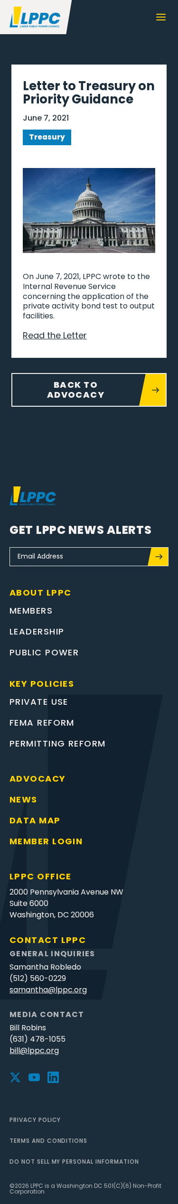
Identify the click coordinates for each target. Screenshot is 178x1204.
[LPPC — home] (36, 17)
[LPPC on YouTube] (34, 1077)
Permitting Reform (57, 743)
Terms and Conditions (48, 1141)
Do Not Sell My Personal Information (74, 1161)
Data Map (35, 820)
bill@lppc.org (34, 1050)
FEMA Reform (42, 723)
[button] (161, 17)
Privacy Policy (35, 1120)
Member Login (46, 841)
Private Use (38, 702)
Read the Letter (55, 335)
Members (31, 611)
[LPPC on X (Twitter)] (15, 1077)
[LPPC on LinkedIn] (53, 1077)
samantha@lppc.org (48, 989)
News (23, 799)
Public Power (44, 652)
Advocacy (37, 779)
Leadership (36, 631)
